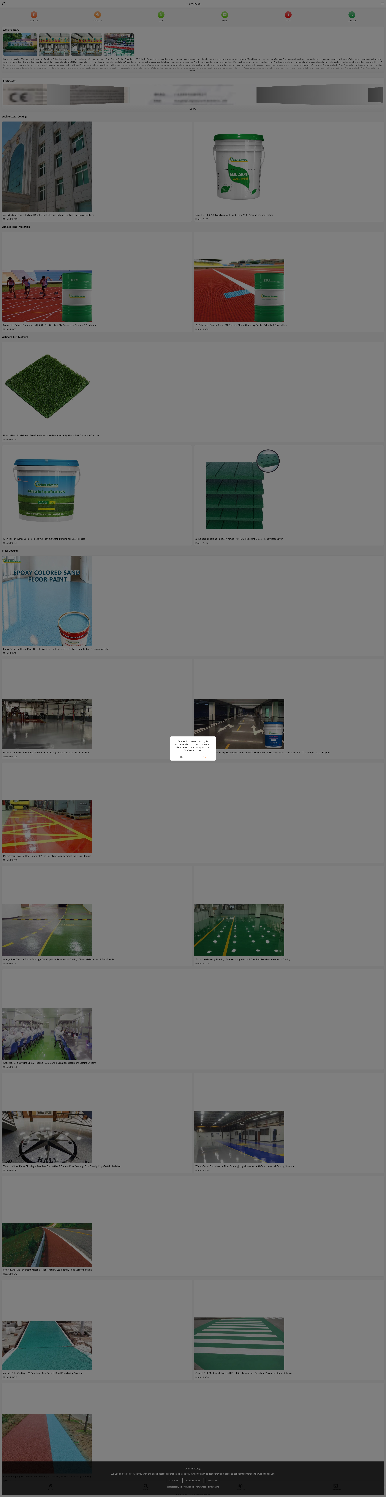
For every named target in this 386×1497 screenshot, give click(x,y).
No (181, 757)
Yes (204, 757)
